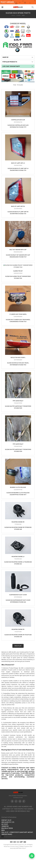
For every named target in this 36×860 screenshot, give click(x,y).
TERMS (21, 846)
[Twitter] (16, 801)
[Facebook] (12, 801)
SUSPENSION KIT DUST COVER (18, 594)
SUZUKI (18, 15)
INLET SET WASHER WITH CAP (18, 249)
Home (13, 15)
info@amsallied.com (10, 836)
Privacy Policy (14, 846)
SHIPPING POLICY (21, 848)
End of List (18, 646)
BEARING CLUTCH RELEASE (18, 487)
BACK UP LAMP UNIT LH (18, 163)
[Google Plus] (23, 801)
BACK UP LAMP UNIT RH (18, 206)
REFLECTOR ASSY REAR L (18, 357)
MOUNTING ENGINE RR (18, 522)
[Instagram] (20, 801)
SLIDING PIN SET (18, 271)
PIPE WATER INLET (18, 400)
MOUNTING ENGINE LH (18, 556)
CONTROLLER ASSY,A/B (18, 119)
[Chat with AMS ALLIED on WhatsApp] (31, 855)
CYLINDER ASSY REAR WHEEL (18, 314)
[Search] (33, 7)
